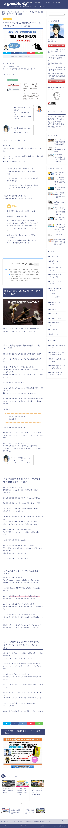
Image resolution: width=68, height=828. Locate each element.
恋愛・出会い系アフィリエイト (55, 276)
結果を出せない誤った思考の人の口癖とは (57, 367)
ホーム (17, 3)
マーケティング (55, 313)
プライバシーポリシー (9, 825)
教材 (53, 293)
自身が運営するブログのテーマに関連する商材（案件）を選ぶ (24, 275)
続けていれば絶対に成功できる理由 (57, 360)
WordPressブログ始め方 (55, 303)
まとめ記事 (53, 329)
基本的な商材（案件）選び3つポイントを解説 (23, 269)
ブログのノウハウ (7, 19)
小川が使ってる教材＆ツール (55, 289)
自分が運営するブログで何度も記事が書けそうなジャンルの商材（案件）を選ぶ (25, 279)
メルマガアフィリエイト (55, 282)
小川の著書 (56, 3)
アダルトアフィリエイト (55, 269)
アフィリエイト (55, 256)
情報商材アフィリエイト (55, 262)
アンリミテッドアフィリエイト (59, 297)
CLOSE (36, 264)
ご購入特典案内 (27, 3)
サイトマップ (42, 6)
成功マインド (54, 334)
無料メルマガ (56, 76)
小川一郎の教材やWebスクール (25, 6)
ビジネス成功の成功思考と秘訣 (57, 346)
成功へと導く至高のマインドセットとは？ (57, 374)
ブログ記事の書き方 (55, 324)
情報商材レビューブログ (43, 3)
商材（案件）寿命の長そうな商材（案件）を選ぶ (25, 272)
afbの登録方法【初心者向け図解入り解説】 (57, 353)
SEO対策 (53, 309)
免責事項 (19, 825)
